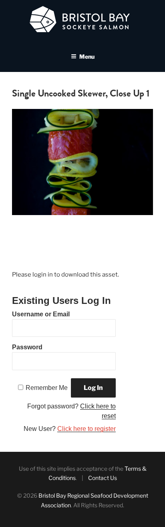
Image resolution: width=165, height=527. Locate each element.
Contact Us (102, 477)
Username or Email (41, 314)
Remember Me (47, 387)
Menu (87, 56)
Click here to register (86, 428)
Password (27, 347)
